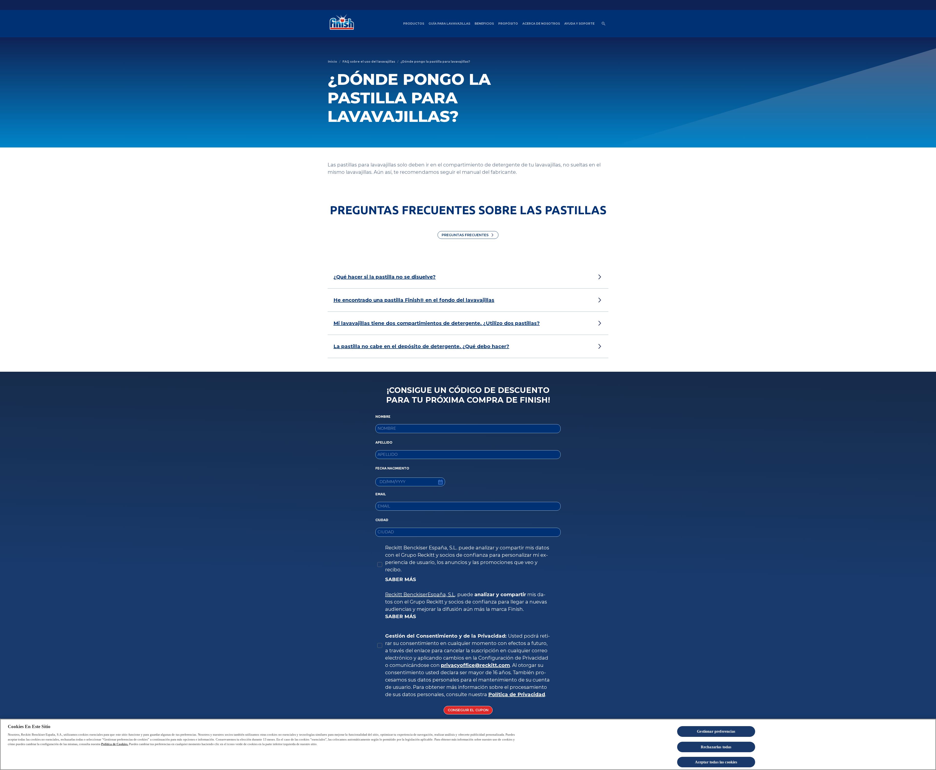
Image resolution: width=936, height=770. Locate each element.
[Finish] (340, 24)
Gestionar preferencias (716, 731)
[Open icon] (603, 24)
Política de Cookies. (114, 744)
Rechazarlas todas (716, 747)
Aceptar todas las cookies (716, 762)
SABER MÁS (400, 579)
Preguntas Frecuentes (465, 235)
